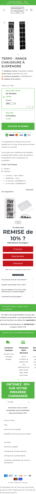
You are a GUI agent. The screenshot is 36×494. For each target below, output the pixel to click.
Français (18, 249)
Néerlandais (18, 256)
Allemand (18, 263)
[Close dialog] (34, 220)
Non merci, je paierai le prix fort (18, 269)
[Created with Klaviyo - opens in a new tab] (18, 275)
